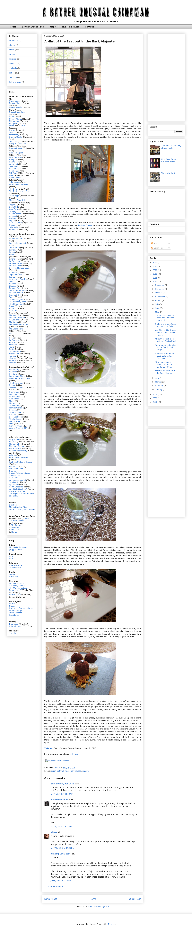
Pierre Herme (15, 448)
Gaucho (13, 281)
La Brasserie (14, 261)
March (158, 382)
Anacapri (13, 342)
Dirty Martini (14, 439)
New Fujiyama (15, 223)
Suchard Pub (15, 351)
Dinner (12, 385)
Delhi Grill (13, 207)
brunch (12, 54)
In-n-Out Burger (16, 610)
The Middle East (70, 27)
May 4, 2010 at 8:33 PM (61, 826)
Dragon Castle (15, 137)
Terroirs (12, 356)
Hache (12, 130)
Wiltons (12, 455)
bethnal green (63, 771)
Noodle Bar (14, 171)
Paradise (13, 308)
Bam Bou (13, 311)
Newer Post (50, 898)
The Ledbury (15, 405)
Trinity (12, 297)
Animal (12, 604)
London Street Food (33, 27)
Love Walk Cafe (16, 469)
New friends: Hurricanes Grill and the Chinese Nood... (165, 332)
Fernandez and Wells (18, 184)
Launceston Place (17, 376)
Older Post (135, 898)
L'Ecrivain (13, 576)
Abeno (12, 254)
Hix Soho (13, 374)
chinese (12, 63)
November (160, 289)
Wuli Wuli (13, 168)
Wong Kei (13, 164)
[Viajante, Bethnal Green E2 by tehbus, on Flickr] (73, 117)
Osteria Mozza (15, 613)
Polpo (12, 117)
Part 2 (11, 558)
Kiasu (11, 175)
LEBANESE (14, 40)
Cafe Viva (13, 478)
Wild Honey (14, 399)
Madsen (13, 315)
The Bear (13, 189)
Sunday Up (14, 482)
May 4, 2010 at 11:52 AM (62, 794)
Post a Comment (55, 886)
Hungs (12, 159)
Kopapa (12, 229)
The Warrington (16, 299)
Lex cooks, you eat (17, 243)
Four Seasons (15, 157)
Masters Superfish (17, 200)
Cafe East (13, 209)
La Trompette (15, 396)
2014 (155, 266)
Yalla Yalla (13, 227)
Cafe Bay (13, 471)
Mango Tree (14, 421)
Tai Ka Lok (13, 166)
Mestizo (13, 362)
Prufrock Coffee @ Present (21, 462)
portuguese (76, 771)
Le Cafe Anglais (16, 293)
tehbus (54, 832)
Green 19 (13, 574)
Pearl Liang (14, 320)
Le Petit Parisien (16, 263)
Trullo (11, 347)
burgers (12, 59)
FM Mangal (14, 121)
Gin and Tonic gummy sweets (22, 509)
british (11, 50)
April (157, 378)
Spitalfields (14, 484)
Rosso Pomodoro (17, 112)
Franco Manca (15, 103)
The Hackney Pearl (17, 302)
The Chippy (14, 196)
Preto (11, 349)
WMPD (26, 518)
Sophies (13, 284)
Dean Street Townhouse (20, 378)
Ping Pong (13, 333)
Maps (53, 27)
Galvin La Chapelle (17, 387)
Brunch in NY (15, 595)
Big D (24, 126)
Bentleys (13, 372)
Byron (12, 126)
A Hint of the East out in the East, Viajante (165, 372)
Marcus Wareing (16, 408)
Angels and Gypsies (18, 279)
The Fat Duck (15, 412)
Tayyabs (12, 205)
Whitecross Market (17, 480)
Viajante (12, 358)
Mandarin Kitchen (17, 317)
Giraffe (12, 132)
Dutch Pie (13, 505)
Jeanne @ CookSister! (60, 853)
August (158, 300)
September (160, 296)
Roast (11, 306)
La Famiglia (14, 340)
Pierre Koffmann (16, 426)
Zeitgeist (13, 216)
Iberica (12, 277)
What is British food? (18, 489)
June (157, 308)
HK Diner (13, 162)
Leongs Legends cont (18, 324)
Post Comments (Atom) (98, 906)
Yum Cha (13, 141)
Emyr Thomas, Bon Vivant (62, 783)
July (157, 304)
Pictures (89, 27)
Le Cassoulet (15, 265)
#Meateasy (14, 135)
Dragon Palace (15, 148)
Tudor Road (14, 247)
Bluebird (13, 286)
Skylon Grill (14, 353)
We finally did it (168, 173)
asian (53, 771)
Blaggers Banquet (17, 446)
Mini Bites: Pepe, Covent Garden (168, 160)
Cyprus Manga (15, 119)
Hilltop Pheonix (15, 626)
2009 (155, 394)
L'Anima (12, 414)
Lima (11, 423)
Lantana (13, 250)
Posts (13, 27)
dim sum (13, 77)
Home (93, 898)
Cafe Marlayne (15, 565)
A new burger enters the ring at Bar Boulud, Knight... (165, 347)
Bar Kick (12, 441)
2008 (155, 398)
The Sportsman (16, 383)
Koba (11, 338)
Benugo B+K (14, 288)
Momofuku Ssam (16, 583)
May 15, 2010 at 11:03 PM (62, 848)
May (157, 312)
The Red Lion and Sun (19, 191)
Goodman (14, 394)
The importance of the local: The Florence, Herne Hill (164, 317)
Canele (12, 606)
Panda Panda (15, 214)
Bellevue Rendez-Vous (19, 268)
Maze (12, 401)
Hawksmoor (14, 392)
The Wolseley (15, 419)
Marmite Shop (15, 444)
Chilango (13, 218)
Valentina (13, 344)
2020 (155, 262)
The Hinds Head (16, 304)
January (159, 389)
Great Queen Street (18, 290)
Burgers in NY (15, 590)
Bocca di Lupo (15, 417)
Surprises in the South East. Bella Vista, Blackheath (164, 356)
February (159, 385)
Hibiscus (13, 410)
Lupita (12, 220)
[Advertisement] (166, 77)
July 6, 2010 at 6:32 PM (61, 880)
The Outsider (15, 567)
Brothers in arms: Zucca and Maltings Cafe (165, 325)
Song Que (13, 211)
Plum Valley (14, 369)
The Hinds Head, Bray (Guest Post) (171, 147)
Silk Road (13, 173)
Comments (158, 248)
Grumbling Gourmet (60, 799)
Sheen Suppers (16, 238)
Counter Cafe (15, 475)
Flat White (13, 466)
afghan (12, 45)
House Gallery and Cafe (20, 473)
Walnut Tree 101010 (18, 428)
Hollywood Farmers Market (21, 608)
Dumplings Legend (17, 144)
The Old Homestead (18, 588)
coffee (12, 73)
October (159, 293)
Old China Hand (16, 329)
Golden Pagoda (16, 153)
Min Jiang (13, 322)
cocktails (13, 68)
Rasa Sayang (15, 177)
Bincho (12, 259)
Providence (14, 615)
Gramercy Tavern (17, 585)
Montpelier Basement (18, 547)
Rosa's (12, 225)
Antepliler (13, 123)
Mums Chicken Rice (18, 507)
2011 (155, 278)
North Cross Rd (16, 487)
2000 (155, 402)
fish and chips (15, 82)
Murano (12, 403)
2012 (155, 274)
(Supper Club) (15, 549)
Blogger (111, 924)
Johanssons (14, 182)
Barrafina (13, 272)
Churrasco (13, 624)
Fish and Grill (15, 295)
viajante (85, 771)
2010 (155, 282)
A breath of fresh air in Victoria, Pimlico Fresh (166, 340)
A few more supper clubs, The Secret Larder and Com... (164, 364)
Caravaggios (15, 101)
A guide (12, 633)
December (160, 285)
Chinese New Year (17, 491)
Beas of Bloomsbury (18, 451)
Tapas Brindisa (15, 274)
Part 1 (11, 556)
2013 (155, 270)
